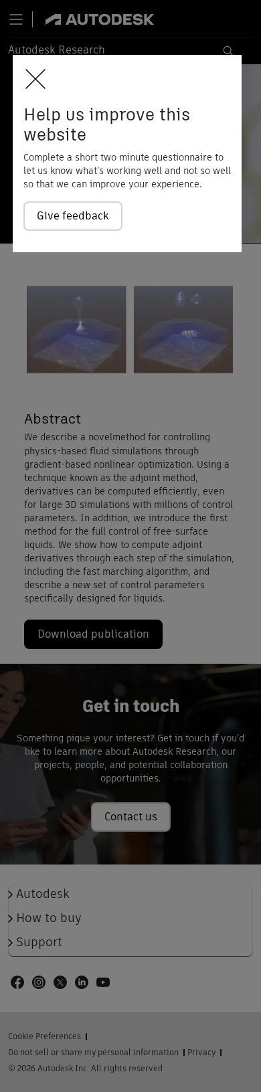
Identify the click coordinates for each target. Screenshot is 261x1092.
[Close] (31, 80)
